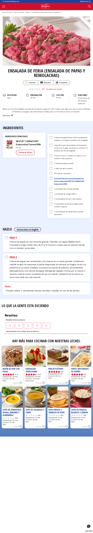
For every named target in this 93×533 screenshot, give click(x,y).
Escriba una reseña (54, 89)
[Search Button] (89, 6)
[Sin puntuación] (35, 89)
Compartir (63, 83)
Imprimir (47, 83)
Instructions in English (28, 229)
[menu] (3, 6)
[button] (8, 115)
